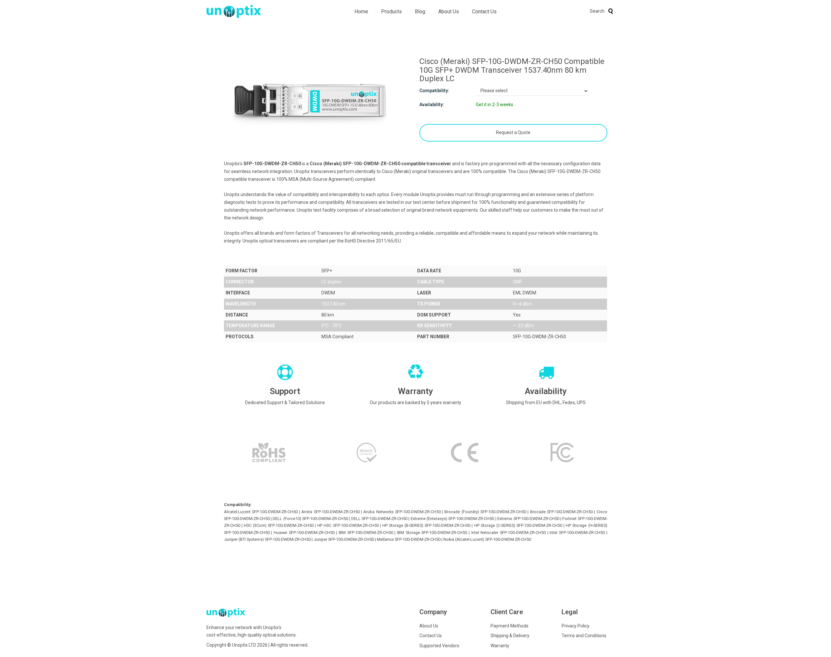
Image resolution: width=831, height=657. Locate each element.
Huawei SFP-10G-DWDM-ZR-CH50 (304, 532)
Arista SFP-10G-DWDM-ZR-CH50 (330, 511)
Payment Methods (509, 625)
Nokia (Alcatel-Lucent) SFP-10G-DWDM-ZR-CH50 (487, 539)
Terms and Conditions (584, 635)
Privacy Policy (575, 625)
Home (361, 11)
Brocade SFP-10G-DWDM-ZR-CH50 (561, 511)
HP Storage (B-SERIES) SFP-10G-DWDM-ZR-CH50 (426, 525)
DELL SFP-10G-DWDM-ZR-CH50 (379, 518)
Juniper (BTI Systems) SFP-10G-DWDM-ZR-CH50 (267, 539)
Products (391, 11)
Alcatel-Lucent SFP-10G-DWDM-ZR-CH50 (261, 511)
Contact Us (484, 11)
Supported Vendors (439, 645)
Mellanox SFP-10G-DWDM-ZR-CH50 (408, 539)
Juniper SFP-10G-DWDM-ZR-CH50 (344, 539)
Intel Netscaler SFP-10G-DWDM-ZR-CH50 (508, 532)
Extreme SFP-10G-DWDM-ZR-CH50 (528, 518)
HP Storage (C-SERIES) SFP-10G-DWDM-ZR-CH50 (518, 525)
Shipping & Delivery (509, 635)
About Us (448, 11)
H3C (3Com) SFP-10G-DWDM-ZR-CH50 (279, 525)
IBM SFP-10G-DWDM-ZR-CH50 (366, 532)
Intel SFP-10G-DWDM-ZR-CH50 (577, 532)
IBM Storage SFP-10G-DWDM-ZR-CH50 (432, 532)
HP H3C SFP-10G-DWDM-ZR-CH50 (347, 525)
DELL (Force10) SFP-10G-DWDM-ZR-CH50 (310, 518)
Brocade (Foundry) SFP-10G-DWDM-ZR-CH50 (485, 511)
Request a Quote (513, 132)
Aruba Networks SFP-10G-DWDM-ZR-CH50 (402, 511)
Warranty (499, 645)
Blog (420, 11)
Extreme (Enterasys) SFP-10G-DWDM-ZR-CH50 (452, 518)
